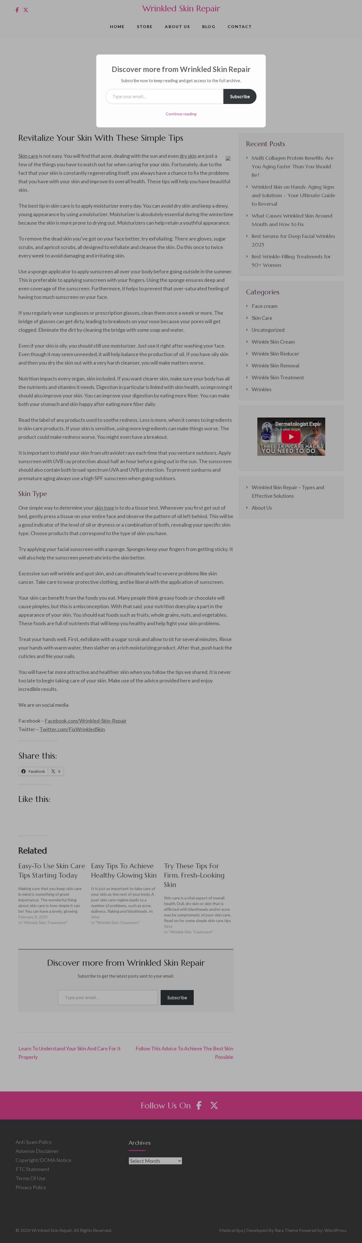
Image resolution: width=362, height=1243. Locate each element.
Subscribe (240, 96)
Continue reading (181, 113)
